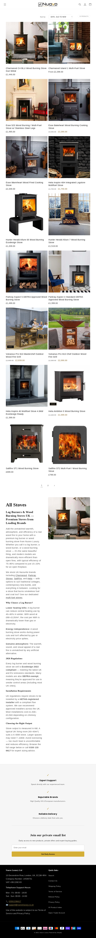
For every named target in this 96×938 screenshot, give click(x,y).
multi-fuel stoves (14, 597)
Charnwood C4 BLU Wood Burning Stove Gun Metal (26, 69)
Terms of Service (55, 891)
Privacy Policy (54, 902)
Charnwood (21, 575)
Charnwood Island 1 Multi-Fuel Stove (66, 68)
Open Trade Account (56, 913)
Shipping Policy (54, 886)
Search (51, 875)
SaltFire (18, 578)
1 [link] (41, 485)
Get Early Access (48, 854)
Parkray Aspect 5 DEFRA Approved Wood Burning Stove (26, 298)
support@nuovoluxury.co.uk (21, 905)
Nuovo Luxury (44, 932)
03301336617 (15, 901)
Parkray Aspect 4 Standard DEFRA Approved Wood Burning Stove (65, 298)
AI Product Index (55, 907)
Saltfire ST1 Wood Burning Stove (22, 468)
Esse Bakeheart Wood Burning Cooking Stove (68, 126)
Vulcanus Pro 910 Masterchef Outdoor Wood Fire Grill (25, 355)
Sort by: (43, 17)
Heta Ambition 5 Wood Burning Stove (66, 411)
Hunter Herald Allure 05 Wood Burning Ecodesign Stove (25, 241)
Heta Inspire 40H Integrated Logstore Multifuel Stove (66, 183)
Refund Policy (54, 897)
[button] (4, 4)
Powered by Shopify (55, 932)
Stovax (9, 578)
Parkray (32, 575)
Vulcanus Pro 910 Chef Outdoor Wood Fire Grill (67, 355)
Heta (30, 578)
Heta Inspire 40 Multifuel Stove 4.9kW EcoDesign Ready (24, 412)
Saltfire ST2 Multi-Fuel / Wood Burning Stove (67, 469)
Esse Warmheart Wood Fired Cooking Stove (24, 183)
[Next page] (54, 485)
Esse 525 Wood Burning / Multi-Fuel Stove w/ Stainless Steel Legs (24, 126)
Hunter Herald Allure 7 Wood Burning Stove (66, 241)
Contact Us (52, 881)
